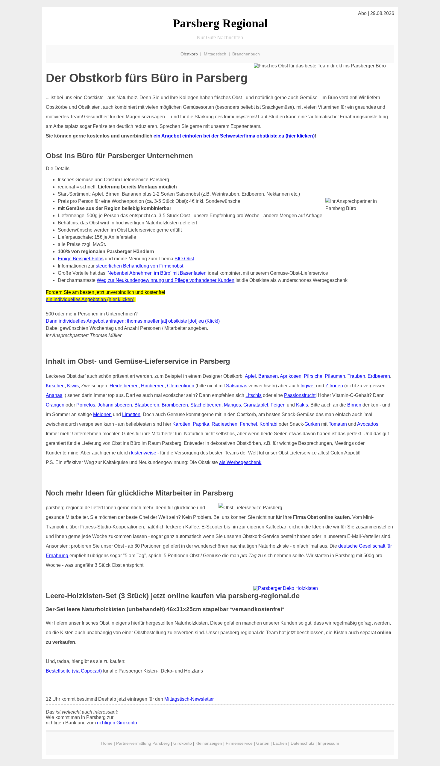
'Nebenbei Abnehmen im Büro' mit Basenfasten (157, 273)
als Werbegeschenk (240, 462)
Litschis (253, 395)
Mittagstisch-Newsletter (189, 699)
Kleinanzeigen (208, 743)
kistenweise (143, 452)
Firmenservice (239, 743)
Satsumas (236, 385)
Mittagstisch (215, 54)
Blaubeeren (146, 404)
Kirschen (55, 385)
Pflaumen (335, 376)
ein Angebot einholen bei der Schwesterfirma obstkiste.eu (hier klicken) (234, 135)
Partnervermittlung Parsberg (143, 743)
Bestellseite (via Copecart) (74, 670)
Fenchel (248, 424)
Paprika (201, 424)
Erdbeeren (379, 376)
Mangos (232, 404)
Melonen (102, 414)
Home (107, 743)
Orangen (55, 404)
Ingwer (308, 385)
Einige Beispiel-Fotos (81, 258)
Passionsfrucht (299, 395)
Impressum (328, 743)
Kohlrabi (268, 424)
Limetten (131, 414)
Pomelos (85, 404)
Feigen (278, 404)
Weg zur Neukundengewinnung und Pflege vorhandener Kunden (165, 280)
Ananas (54, 395)
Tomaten (338, 424)
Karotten (181, 424)
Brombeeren (175, 404)
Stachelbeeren (205, 404)
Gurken (312, 424)
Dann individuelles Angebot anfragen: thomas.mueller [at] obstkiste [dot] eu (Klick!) (133, 321)
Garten (262, 743)
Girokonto (182, 743)
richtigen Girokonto (117, 722)
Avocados (367, 424)
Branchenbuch (246, 54)
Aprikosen (290, 376)
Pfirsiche (313, 376)
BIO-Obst (184, 258)
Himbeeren (153, 385)
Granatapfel (255, 404)
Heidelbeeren (124, 385)
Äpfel (250, 376)
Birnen (354, 404)
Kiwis (73, 385)
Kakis (302, 404)
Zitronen (334, 385)
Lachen (280, 743)
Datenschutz (302, 743)
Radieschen (224, 424)
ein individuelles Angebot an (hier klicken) (90, 299)
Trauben (356, 376)
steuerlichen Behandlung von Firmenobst (139, 265)
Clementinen (180, 385)
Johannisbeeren (115, 404)
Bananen (268, 376)
